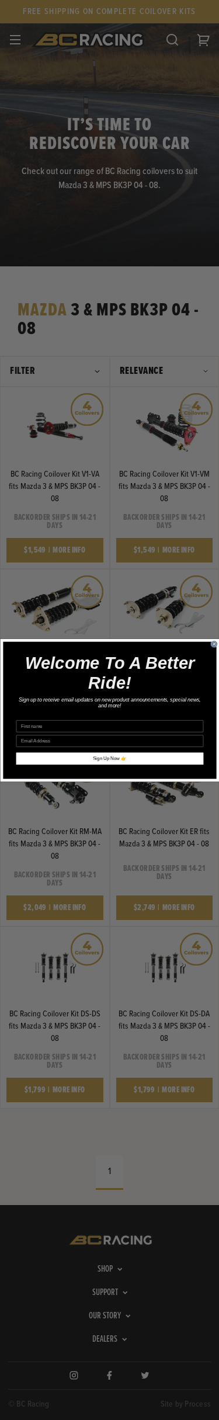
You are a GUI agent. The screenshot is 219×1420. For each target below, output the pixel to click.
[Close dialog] (214, 644)
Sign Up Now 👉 (110, 758)
